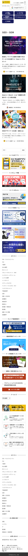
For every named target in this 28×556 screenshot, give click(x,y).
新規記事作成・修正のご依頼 (9, 539)
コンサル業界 (5, 278)
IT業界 (3, 264)
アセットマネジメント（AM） (9, 272)
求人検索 (17, 554)
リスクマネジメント (7, 288)
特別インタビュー (17, 547)
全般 (3, 293)
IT (2, 526)
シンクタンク (5, 280)
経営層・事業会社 (6, 307)
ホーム (5, 545)
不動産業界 (5, 291)
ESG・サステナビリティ (8, 259)
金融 (3, 521)
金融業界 (4, 314)
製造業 (3, 309)
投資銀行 (4, 299)
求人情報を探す (7, 547)
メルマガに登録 (15, 389)
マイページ (13, 549)
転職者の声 (6, 549)
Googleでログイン (19, 7)
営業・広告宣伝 (6, 296)
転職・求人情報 (6, 312)
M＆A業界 (4, 267)
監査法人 (4, 304)
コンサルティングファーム (8, 275)
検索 (23, 150)
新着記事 (4, 301)
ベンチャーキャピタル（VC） (9, 285)
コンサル (4, 524)
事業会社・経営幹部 (7, 532)
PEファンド (5, 270)
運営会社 (20, 549)
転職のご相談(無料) (10, 555)
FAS (3, 262)
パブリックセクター (7, 283)
